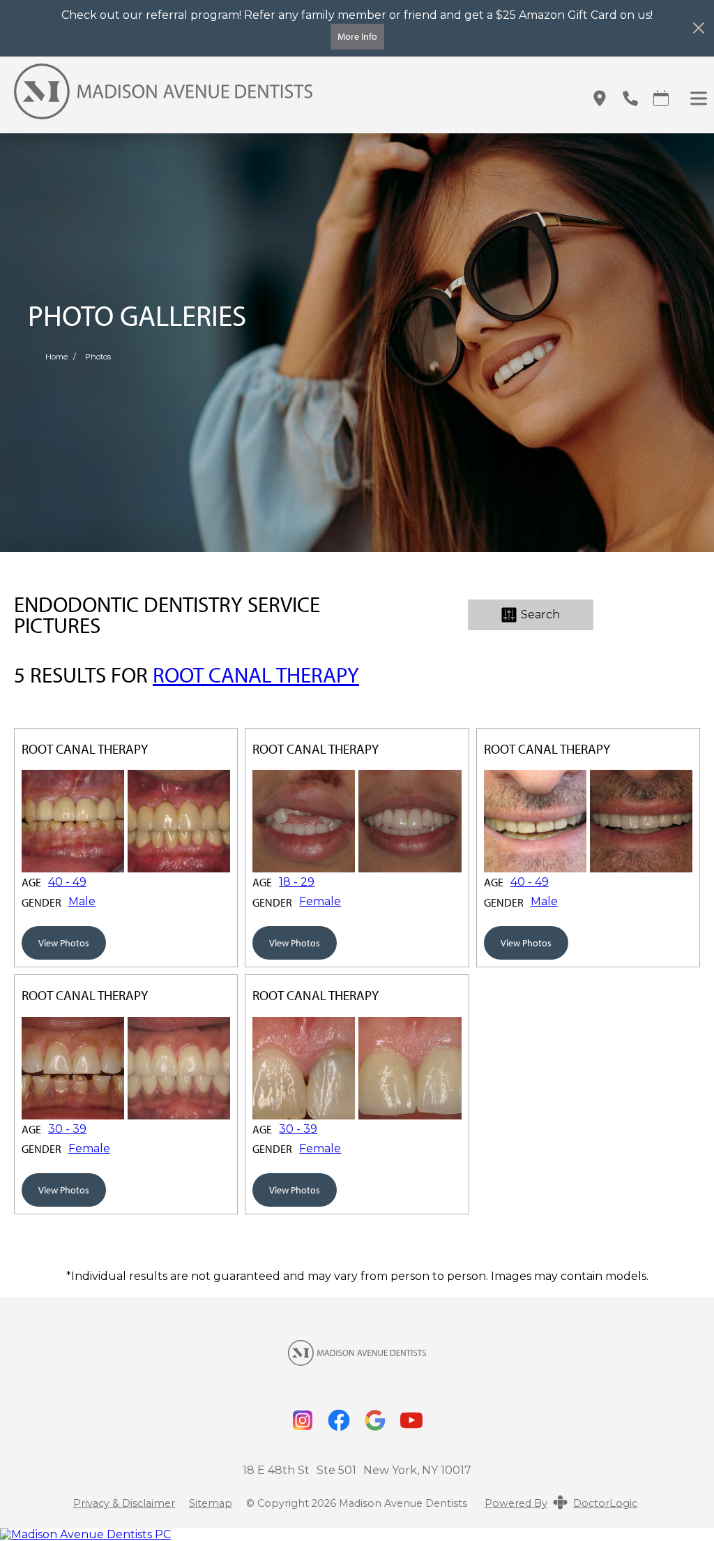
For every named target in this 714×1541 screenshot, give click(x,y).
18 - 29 (296, 882)
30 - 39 (67, 1129)
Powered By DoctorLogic (561, 1503)
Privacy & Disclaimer (124, 1504)
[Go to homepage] (285, 98)
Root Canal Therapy (256, 674)
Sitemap (210, 1504)
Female (320, 901)
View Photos (63, 942)
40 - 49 (67, 882)
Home (56, 357)
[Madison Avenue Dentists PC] (357, 1534)
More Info (357, 36)
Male (82, 901)
